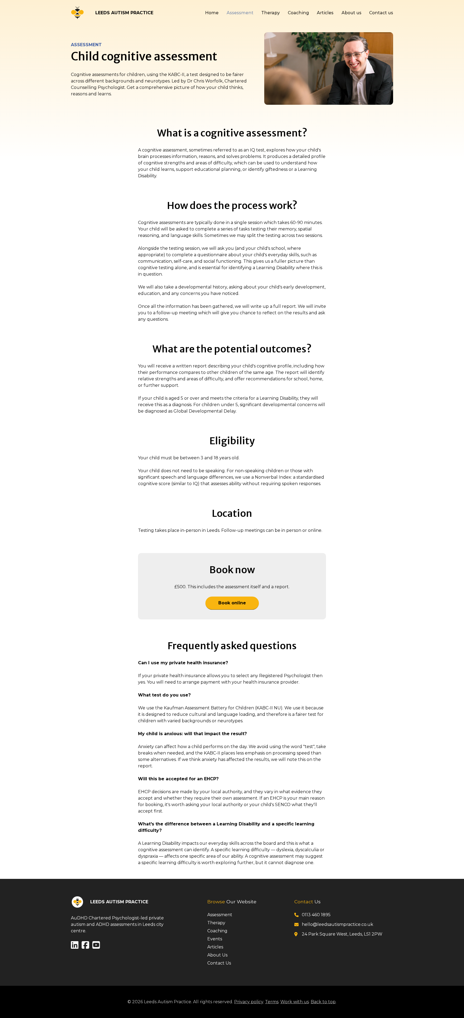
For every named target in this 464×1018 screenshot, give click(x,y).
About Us (217, 955)
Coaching (298, 12)
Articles (325, 12)
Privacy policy (248, 1001)
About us (351, 12)
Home (212, 12)
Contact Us (219, 963)
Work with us (294, 1001)
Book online (232, 602)
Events (214, 938)
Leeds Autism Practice (124, 12)
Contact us (381, 12)
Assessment (240, 12)
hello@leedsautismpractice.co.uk (337, 924)
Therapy (270, 12)
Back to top (323, 1001)
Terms (271, 1001)
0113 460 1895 (316, 914)
